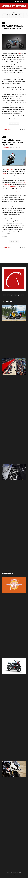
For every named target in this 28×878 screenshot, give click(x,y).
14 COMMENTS (18, 30)
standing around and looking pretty (11, 191)
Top (14, 875)
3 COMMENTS (18, 147)
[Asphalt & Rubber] (14, 6)
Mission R (4, 173)
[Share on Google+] (22, 129)
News (3, 22)
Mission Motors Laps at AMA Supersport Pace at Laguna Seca (12, 142)
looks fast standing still (12, 186)
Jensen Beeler (6, 30)
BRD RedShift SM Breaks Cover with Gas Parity (12, 27)
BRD (20, 53)
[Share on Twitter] (20, 129)
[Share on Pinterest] (24, 129)
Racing (4, 136)
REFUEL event (10, 169)
